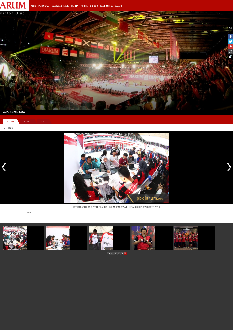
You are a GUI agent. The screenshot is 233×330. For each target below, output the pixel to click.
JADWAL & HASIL (60, 6)
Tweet (28, 212)
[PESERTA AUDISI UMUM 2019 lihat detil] (101, 238)
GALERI (118, 6)
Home (5, 112)
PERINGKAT (44, 6)
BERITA (74, 6)
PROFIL (84, 6)
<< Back (8, 128)
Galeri (13, 112)
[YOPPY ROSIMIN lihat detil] (143, 238)
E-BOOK (94, 6)
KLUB (33, 6)
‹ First (110, 253)
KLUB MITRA (106, 6)
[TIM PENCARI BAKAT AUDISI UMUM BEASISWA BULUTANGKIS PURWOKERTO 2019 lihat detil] (186, 238)
